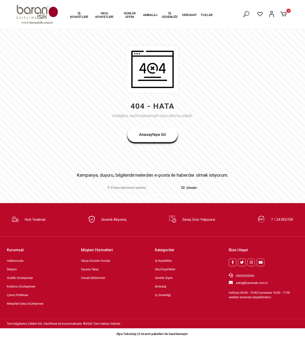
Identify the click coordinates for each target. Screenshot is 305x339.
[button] (79, 15)
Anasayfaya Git (152, 134)
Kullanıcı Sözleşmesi (21, 286)
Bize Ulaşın (238, 250)
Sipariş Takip (90, 269)
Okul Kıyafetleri (165, 269)
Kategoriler (164, 250)
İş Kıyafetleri (163, 260)
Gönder (191, 188)
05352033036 (244, 275)
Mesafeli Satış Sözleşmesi (25, 303)
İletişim (12, 269)
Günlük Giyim (164, 278)
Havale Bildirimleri (93, 278)
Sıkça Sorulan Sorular (95, 260)
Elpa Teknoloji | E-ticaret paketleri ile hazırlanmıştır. (152, 334)
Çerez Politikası (17, 295)
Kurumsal (15, 250)
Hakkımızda (15, 260)
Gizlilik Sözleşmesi (20, 278)
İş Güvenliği (163, 295)
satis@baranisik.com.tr (252, 283)
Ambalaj (160, 286)
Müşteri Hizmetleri (97, 250)
